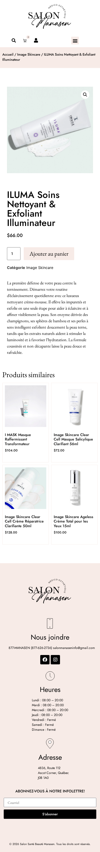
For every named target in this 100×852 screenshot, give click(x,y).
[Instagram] (55, 659)
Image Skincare (28, 54)
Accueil (7, 54)
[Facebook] (45, 659)
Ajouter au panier (49, 253)
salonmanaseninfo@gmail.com (74, 647)
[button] (75, 40)
